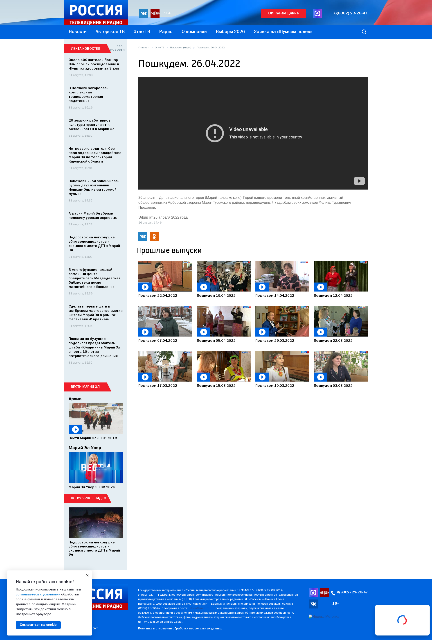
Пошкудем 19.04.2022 (216, 295)
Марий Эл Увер (85, 447)
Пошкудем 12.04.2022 (333, 295)
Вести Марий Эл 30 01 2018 (93, 438)
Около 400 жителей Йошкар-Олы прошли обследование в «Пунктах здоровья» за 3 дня (94, 64)
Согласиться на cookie (38, 625)
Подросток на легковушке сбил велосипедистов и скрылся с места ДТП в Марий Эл (94, 548)
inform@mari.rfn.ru (200, 608)
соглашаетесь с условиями (38, 594)
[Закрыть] (87, 575)
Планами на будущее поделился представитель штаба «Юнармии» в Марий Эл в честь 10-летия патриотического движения (94, 347)
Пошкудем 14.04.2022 (274, 295)
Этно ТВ (159, 48)
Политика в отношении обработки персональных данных (180, 628)
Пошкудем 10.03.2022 (274, 385)
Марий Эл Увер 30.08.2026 (92, 487)
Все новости (116, 48)
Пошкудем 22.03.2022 (333, 340)
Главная (143, 48)
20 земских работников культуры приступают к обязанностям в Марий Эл (91, 125)
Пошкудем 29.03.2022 (274, 340)
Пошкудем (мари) (180, 48)
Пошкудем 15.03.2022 (216, 385)
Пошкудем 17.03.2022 (157, 385)
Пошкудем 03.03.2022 (333, 385)
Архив (75, 398)
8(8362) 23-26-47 (351, 13)
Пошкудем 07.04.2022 (157, 340)
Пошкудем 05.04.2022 (216, 340)
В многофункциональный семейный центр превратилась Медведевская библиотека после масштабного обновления (95, 278)
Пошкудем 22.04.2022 (157, 295)
